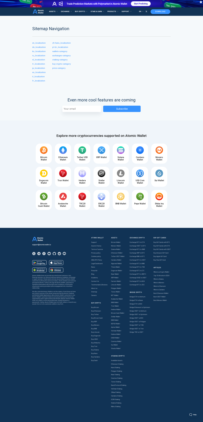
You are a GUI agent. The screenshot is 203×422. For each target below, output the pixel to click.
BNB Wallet (115, 302)
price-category (58, 68)
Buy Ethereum (96, 311)
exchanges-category (61, 55)
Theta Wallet (115, 267)
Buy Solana (95, 350)
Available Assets (116, 360)
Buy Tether (95, 314)
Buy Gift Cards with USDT (162, 249)
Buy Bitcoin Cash (97, 318)
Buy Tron (94, 346)
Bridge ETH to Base (136, 300)
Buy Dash (94, 360)
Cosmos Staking (116, 378)
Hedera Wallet (116, 309)
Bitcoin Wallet (115, 242)
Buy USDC (94, 339)
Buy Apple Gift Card (160, 256)
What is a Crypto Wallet (161, 272)
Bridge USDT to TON (136, 325)
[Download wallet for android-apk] (39, 270)
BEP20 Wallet (115, 324)
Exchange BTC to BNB (137, 263)
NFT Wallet (114, 295)
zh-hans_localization (61, 43)
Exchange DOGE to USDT (138, 278)
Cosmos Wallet (116, 341)
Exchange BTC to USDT (138, 260)
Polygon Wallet (116, 288)
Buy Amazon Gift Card (161, 253)
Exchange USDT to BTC (138, 246)
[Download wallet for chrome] (56, 270)
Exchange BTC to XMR (137, 249)
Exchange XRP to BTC (137, 253)
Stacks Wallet (116, 348)
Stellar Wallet (115, 317)
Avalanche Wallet (117, 299)
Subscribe (122, 108)
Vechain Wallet (116, 331)
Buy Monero (95, 325)
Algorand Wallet (116, 263)
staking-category (59, 59)
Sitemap (94, 292)
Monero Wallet (116, 246)
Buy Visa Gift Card (160, 260)
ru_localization (38, 55)
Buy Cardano (95, 357)
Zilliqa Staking (116, 392)
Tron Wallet (115, 306)
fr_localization (38, 81)
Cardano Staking (116, 396)
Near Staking (115, 374)
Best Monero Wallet (160, 300)
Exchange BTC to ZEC (137, 285)
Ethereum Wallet (116, 253)
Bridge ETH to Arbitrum (137, 297)
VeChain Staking (116, 389)
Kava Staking (115, 367)
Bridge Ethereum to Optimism (140, 307)
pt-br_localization (60, 47)
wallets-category (59, 51)
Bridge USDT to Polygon (138, 321)
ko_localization (39, 51)
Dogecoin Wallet (116, 270)
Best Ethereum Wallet (161, 293)
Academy (94, 278)
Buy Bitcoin (95, 307)
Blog (92, 274)
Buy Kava (94, 353)
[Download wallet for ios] (56, 262)
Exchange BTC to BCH (137, 281)
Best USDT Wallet (160, 297)
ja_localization (38, 68)
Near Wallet (115, 274)
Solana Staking (116, 403)
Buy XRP (94, 321)
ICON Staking (115, 399)
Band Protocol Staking (118, 385)
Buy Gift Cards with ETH (162, 246)
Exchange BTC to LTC (137, 270)
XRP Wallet (115, 278)
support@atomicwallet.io (41, 245)
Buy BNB (94, 329)
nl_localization (38, 59)
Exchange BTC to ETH (137, 242)
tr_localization (38, 64)
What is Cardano (159, 290)
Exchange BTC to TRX (137, 267)
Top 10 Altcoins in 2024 (161, 275)
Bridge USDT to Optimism (138, 314)
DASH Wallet (115, 338)
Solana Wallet (115, 249)
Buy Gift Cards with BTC (162, 242)
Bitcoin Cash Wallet (117, 313)
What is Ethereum (160, 286)
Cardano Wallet (116, 260)
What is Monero (159, 282)
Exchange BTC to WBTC (138, 274)
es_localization (39, 72)
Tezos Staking (116, 382)
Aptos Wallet (115, 327)
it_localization (38, 76)
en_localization (39, 43)
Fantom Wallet (116, 281)
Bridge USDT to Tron (137, 329)
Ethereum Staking (117, 364)
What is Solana (159, 279)
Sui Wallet (114, 345)
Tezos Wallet (115, 292)
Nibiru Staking (115, 406)
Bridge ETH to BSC (136, 304)
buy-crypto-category (61, 64)
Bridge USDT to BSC (136, 318)
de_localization (39, 47)
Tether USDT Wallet (118, 256)
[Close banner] (201, 2)
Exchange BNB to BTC (137, 256)
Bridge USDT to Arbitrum (138, 311)
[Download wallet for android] (39, 262)
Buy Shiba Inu (95, 343)
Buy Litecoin (95, 332)
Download (160, 12)
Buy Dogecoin (95, 336)
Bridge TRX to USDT (136, 332)
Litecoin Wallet (116, 285)
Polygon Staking (116, 371)
